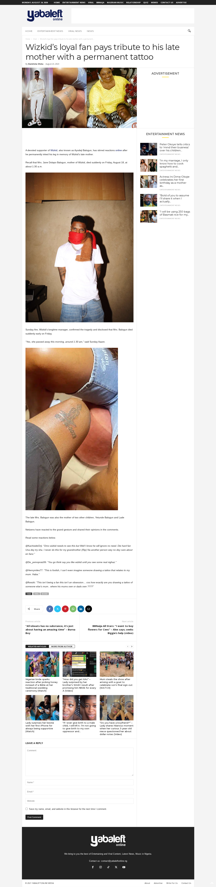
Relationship (133, 2)
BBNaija (100, 2)
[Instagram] (100, 867)
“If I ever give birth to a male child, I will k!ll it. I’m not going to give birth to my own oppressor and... (79, 727)
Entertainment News (73, 2)
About (147, 883)
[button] (189, 31)
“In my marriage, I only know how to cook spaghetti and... (174, 163)
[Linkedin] (80, 609)
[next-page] (131, 646)
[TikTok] (108, 867)
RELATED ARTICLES (37, 646)
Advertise (181, 2)
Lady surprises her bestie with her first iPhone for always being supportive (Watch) (39, 727)
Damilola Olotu (35, 64)
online (119, 150)
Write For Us (172, 883)
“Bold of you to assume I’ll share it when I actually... (174, 198)
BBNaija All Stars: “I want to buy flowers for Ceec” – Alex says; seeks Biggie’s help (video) (110, 629)
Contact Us (167, 2)
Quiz (145, 2)
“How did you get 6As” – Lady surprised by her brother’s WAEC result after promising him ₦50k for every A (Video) (79, 685)
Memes (154, 2)
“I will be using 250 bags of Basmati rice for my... (175, 213)
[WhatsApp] (73, 609)
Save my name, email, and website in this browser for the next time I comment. (68, 809)
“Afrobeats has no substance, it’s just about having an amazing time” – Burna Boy (50, 629)
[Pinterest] (65, 609)
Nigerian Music (115, 2)
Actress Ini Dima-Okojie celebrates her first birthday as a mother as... (175, 181)
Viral (91, 2)
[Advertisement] (132, 15)
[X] (57, 609)
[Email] (88, 609)
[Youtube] (123, 867)
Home (57, 2)
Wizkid (53, 150)
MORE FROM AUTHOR (61, 646)
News (90, 31)
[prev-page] (127, 646)
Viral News (75, 31)
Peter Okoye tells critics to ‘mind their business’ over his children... (175, 147)
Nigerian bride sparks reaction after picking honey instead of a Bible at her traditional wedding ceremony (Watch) (41, 685)
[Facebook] (49, 609)
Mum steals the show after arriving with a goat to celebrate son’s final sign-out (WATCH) (116, 683)
